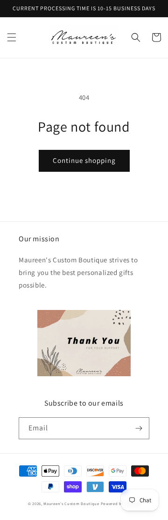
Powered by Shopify (120, 503)
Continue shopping (84, 160)
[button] (11, 37)
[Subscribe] (138, 428)
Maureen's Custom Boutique (71, 503)
